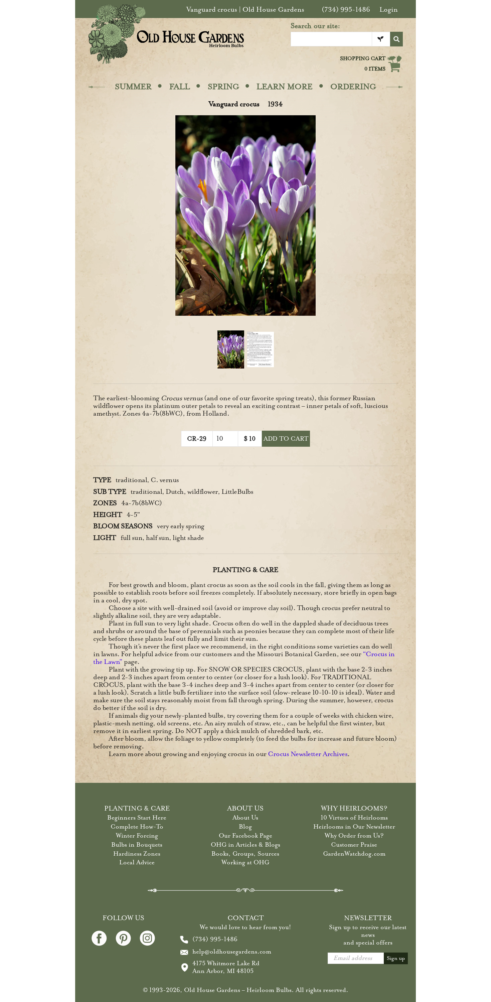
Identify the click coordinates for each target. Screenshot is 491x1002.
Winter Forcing (137, 836)
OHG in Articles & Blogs (245, 845)
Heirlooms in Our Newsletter (354, 827)
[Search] (396, 39)
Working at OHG (245, 862)
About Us (245, 818)
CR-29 (196, 439)
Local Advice (137, 862)
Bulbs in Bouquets (136, 845)
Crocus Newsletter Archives (307, 754)
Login (388, 9)
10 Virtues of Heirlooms (354, 818)
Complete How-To (137, 827)
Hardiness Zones (136, 854)
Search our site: (315, 25)
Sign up (396, 958)
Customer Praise (354, 845)
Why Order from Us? (354, 836)
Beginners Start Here (136, 818)
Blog (245, 827)
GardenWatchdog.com (354, 854)
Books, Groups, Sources (245, 854)
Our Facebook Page (245, 836)
